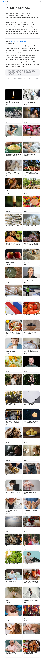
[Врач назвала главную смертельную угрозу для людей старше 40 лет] (13, 239)
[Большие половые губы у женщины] (31, 150)
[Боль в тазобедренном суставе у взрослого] (31, 471)
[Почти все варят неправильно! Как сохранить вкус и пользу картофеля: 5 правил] (13, 150)
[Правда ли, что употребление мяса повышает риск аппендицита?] (31, 648)
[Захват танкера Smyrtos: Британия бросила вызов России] (13, 524)
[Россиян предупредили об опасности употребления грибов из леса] (13, 542)
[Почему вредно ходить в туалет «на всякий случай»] (31, 453)
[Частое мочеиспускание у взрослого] (13, 506)
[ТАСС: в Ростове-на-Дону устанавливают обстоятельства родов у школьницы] (13, 168)
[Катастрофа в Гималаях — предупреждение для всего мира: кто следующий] (13, 115)
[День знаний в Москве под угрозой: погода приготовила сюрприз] (31, 382)
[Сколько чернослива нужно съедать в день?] (31, 328)
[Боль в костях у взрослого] (31, 631)
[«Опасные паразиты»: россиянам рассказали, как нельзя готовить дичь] (31, 239)
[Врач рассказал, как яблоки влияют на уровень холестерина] (31, 168)
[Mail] (3, 1)
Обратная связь (38, 659)
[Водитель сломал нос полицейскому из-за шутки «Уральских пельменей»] (31, 293)
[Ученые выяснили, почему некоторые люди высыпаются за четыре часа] (31, 595)
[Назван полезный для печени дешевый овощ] (31, 204)
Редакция (20, 659)
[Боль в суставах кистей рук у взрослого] (31, 488)
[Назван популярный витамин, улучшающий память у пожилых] (31, 186)
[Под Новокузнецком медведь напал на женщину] (13, 435)
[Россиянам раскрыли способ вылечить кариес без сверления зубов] (13, 613)
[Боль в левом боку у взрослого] (13, 577)
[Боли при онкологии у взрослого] (13, 488)
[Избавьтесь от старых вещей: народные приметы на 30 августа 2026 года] (13, 417)
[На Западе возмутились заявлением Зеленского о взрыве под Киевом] (31, 364)
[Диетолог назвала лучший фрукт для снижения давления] (13, 559)
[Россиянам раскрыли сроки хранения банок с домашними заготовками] (31, 613)
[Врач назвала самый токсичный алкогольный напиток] (13, 204)
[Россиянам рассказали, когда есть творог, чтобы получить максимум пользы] (31, 222)
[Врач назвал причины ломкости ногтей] (13, 595)
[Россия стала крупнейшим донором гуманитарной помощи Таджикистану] (13, 310)
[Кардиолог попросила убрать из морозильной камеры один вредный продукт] (31, 115)
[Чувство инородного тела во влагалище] (13, 293)
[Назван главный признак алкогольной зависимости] (31, 524)
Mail (1, 659)
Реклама (9, 659)
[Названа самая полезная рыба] (13, 222)
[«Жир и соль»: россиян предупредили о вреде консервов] (13, 275)
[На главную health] (7, 1)
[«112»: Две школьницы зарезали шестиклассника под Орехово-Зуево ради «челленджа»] (13, 97)
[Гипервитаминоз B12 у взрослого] (13, 453)
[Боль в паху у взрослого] (31, 559)
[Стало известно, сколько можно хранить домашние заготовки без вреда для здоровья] (31, 577)
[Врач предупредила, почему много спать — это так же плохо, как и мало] (31, 346)
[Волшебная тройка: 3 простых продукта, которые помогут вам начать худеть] (13, 328)
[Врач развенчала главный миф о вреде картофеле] (13, 471)
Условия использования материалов (29, 659)
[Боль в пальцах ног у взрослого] (31, 506)
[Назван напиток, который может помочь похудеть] (13, 382)
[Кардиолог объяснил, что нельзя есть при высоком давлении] (13, 186)
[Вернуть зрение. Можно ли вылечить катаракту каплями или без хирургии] (13, 631)
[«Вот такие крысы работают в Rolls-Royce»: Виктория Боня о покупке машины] (31, 275)
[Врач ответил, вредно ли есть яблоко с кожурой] (13, 257)
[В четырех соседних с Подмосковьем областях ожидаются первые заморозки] (13, 399)
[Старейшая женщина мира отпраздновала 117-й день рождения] (13, 648)
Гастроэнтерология (16, 4)
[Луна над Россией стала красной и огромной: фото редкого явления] (31, 417)
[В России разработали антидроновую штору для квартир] (31, 399)
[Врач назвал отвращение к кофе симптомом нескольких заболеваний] (13, 346)
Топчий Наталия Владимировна (18, 41)
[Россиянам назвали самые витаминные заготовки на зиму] (31, 435)
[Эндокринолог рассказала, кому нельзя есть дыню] (13, 364)
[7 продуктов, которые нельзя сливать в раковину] (31, 257)
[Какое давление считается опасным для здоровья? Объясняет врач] (31, 97)
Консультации (8, 4)
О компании (5, 659)
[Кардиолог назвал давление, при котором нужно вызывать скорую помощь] (13, 133)
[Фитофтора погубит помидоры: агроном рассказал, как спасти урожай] (31, 310)
